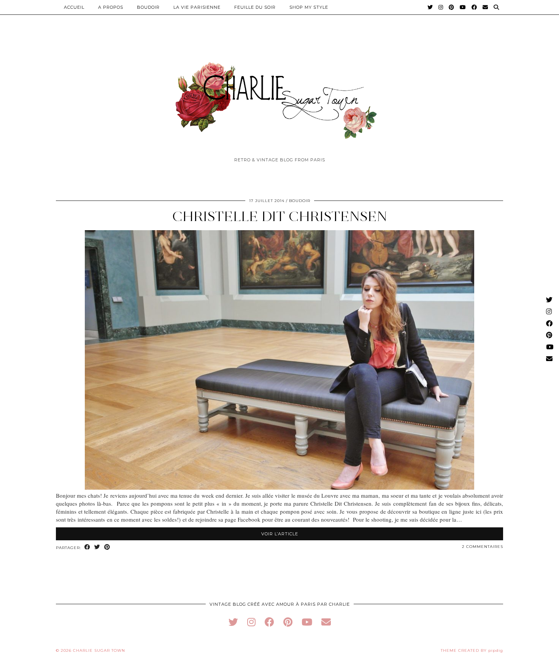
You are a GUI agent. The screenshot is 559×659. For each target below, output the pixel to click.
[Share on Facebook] (87, 547)
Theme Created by (472, 650)
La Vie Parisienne (197, 7)
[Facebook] (474, 7)
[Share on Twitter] (97, 547)
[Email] (485, 7)
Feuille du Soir (255, 7)
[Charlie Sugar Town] (279, 96)
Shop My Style (308, 7)
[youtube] (307, 622)
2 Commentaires (482, 546)
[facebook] (269, 622)
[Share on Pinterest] (107, 547)
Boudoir (148, 7)
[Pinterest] (451, 7)
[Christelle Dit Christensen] (279, 487)
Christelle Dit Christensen (279, 216)
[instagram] (251, 622)
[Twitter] (430, 7)
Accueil (74, 7)
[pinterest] (287, 622)
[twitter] (233, 622)
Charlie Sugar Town (99, 650)
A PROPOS (110, 7)
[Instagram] (440, 7)
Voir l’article (279, 533)
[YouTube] (463, 7)
